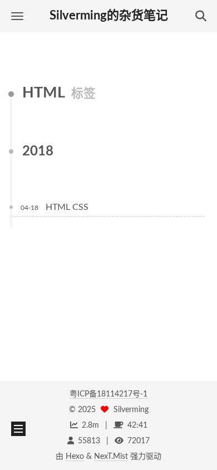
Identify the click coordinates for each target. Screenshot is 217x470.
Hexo (75, 457)
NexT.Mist (111, 457)
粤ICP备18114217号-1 (108, 394)
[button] (17, 16)
